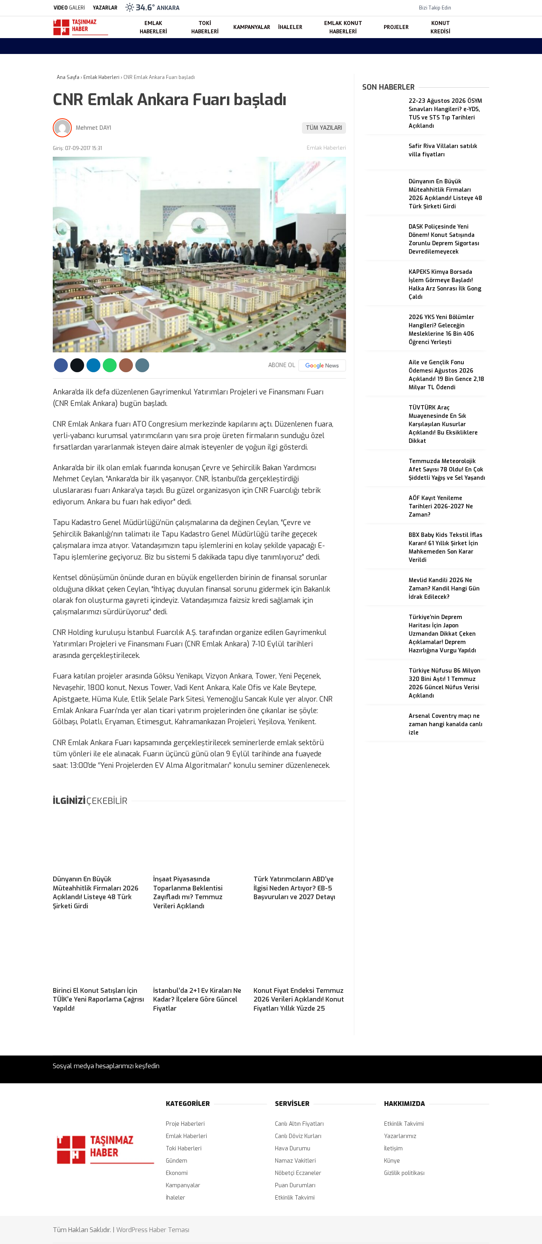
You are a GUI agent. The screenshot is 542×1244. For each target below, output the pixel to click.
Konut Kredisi (468, 294)
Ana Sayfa (465, 44)
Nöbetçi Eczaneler (482, 326)
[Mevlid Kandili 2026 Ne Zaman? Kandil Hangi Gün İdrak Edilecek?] (382, 601)
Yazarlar (463, 94)
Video (459, 77)
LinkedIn (492, 540)
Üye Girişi (464, 127)
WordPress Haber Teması (152, 1230)
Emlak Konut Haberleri (480, 262)
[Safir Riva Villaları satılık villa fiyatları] (382, 167)
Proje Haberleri (185, 1124)
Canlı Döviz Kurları (298, 1136)
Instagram (492, 496)
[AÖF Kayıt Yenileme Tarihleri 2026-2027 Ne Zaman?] (382, 519)
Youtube (492, 518)
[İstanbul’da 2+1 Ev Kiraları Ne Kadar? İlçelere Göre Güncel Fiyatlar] (199, 953)
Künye (392, 1161)
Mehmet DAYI (93, 128)
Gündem (176, 1161)
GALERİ (69, 8)
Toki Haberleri (469, 214)
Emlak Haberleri (471, 198)
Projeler (461, 278)
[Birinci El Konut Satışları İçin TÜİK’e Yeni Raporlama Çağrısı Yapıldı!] (99, 953)
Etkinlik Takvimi (295, 1198)
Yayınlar (462, 161)
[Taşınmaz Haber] (81, 34)
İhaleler (461, 246)
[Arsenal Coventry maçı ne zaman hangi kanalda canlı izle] (382, 737)
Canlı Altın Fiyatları (299, 1124)
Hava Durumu (470, 342)
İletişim (393, 1148)
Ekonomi (177, 1173)
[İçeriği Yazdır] (142, 365)
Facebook (492, 461)
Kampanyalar (468, 230)
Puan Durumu (470, 376)
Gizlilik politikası (404, 1173)
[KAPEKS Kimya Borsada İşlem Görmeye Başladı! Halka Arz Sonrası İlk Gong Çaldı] (382, 293)
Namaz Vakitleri (472, 359)
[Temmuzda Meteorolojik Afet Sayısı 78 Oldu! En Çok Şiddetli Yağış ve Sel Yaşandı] (382, 482)
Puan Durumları (295, 1185)
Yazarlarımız (400, 1136)
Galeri (459, 61)
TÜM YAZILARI (324, 128)
